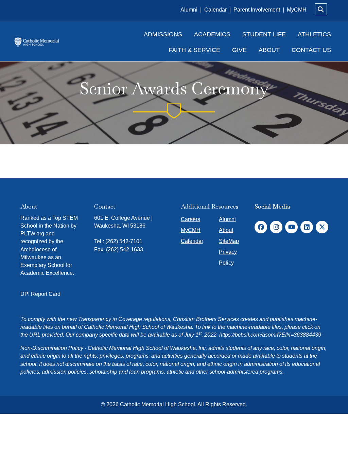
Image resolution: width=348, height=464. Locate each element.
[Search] (321, 9)
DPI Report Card (40, 294)
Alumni (189, 10)
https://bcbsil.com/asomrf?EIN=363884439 (270, 335)
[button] (261, 227)
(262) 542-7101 (123, 241)
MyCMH (297, 10)
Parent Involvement (256, 10)
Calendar (216, 10)
